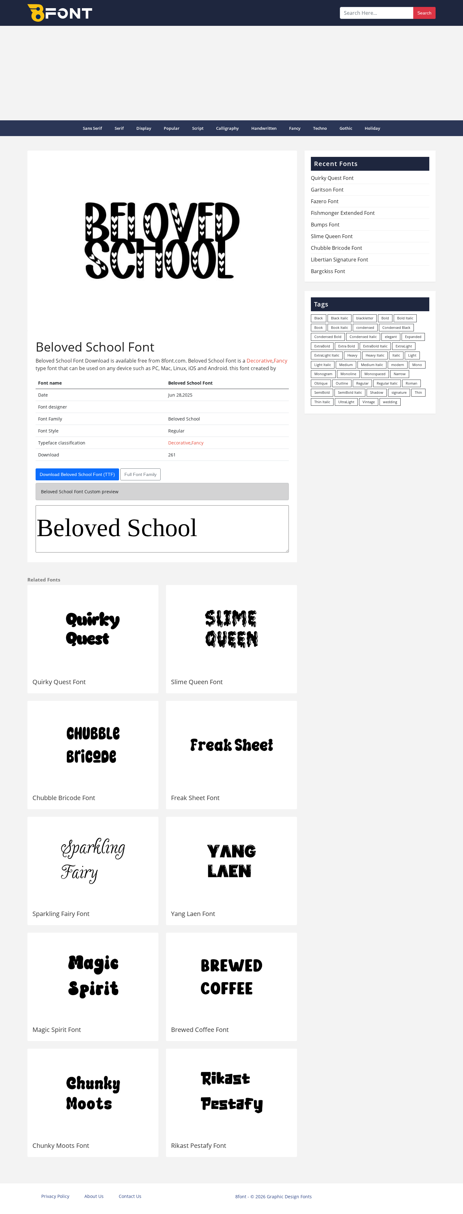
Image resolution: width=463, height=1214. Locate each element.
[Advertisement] (231, 73)
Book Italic (339, 327)
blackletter (364, 318)
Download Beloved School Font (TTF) (77, 474)
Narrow (400, 373)
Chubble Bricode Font (63, 797)
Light (412, 355)
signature (399, 392)
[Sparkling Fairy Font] (92, 861)
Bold (385, 318)
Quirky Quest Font (59, 682)
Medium (346, 364)
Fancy (294, 128)
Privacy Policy (55, 1196)
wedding (390, 401)
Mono (417, 364)
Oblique (321, 383)
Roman (411, 383)
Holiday (372, 128)
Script (197, 128)
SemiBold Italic (350, 392)
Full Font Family (140, 474)
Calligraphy (227, 128)
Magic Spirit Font (56, 1029)
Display (143, 128)
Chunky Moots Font (60, 1145)
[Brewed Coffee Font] (231, 977)
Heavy (352, 355)
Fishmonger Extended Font (343, 212)
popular (172, 128)
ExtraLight (404, 346)
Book (318, 327)
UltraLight (346, 401)
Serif (119, 128)
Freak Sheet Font (195, 797)
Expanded (413, 336)
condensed (365, 327)
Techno (320, 128)
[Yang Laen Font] (231, 861)
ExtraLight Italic (326, 355)
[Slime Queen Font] (231, 629)
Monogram (323, 373)
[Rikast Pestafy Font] (231, 1093)
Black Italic (339, 318)
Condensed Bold (327, 336)
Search (424, 12)
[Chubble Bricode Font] (92, 745)
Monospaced (375, 373)
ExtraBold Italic (375, 346)
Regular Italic (387, 383)
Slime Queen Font (197, 682)
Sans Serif (92, 128)
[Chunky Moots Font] (92, 1093)
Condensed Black (396, 327)
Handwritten (264, 128)
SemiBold (322, 392)
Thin (418, 392)
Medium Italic (372, 364)
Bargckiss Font (328, 271)
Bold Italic (405, 318)
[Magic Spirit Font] (92, 977)
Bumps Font (325, 224)
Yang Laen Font (193, 913)
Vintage (369, 401)
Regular (362, 383)
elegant (391, 336)
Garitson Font (327, 189)
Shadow (376, 392)
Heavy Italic (375, 355)
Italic (396, 355)
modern (397, 364)
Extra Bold (346, 346)
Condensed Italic (363, 336)
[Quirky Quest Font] (92, 629)
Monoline (348, 373)
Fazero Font (325, 201)
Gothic (346, 128)
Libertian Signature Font (339, 259)
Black (318, 318)
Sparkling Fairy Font (60, 913)
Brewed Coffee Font (200, 1029)
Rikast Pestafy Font (198, 1145)
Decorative (259, 360)
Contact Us (130, 1196)
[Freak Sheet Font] (231, 745)
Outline (342, 383)
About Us (94, 1196)
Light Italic (322, 364)
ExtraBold (322, 346)
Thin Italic (322, 401)
